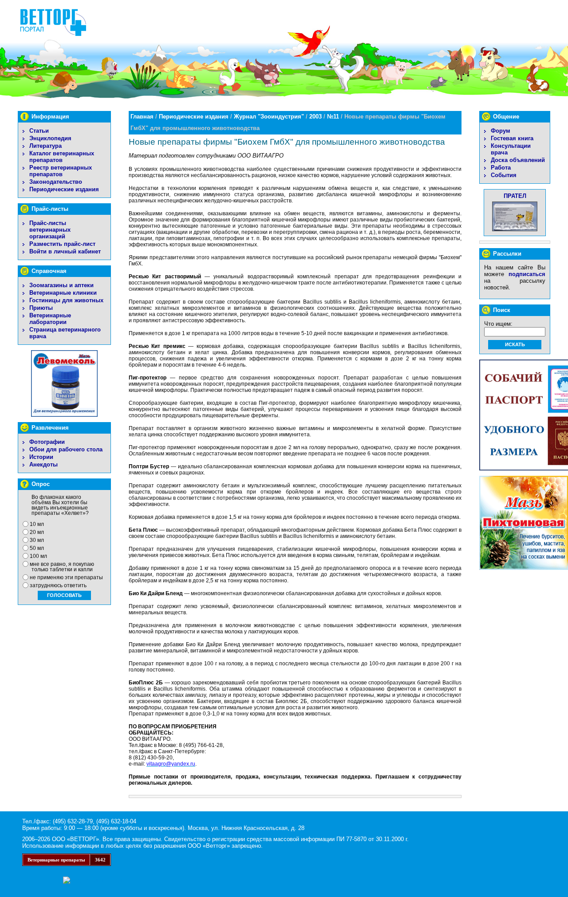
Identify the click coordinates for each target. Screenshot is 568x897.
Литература (45, 145)
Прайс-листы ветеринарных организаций (50, 230)
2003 (315, 116)
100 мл (38, 556)
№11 (333, 116)
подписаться (527, 274)
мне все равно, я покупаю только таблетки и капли (62, 566)
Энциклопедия (50, 138)
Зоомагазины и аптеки (61, 285)
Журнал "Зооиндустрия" (269, 116)
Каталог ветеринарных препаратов (61, 156)
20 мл (37, 532)
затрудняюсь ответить (58, 585)
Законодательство (55, 181)
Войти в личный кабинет (65, 251)
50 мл (37, 548)
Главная (142, 116)
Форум (500, 130)
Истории (41, 457)
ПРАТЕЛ (515, 196)
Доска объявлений (518, 160)
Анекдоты (43, 464)
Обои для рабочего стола (66, 449)
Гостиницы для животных (66, 300)
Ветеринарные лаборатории (50, 318)
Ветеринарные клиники (63, 292)
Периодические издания (64, 189)
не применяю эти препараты (66, 577)
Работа (501, 167)
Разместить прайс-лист (62, 244)
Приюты (41, 307)
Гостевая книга (512, 138)
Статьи (39, 130)
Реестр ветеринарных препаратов (60, 171)
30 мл (37, 540)
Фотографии (47, 442)
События (504, 175)
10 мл (37, 524)
